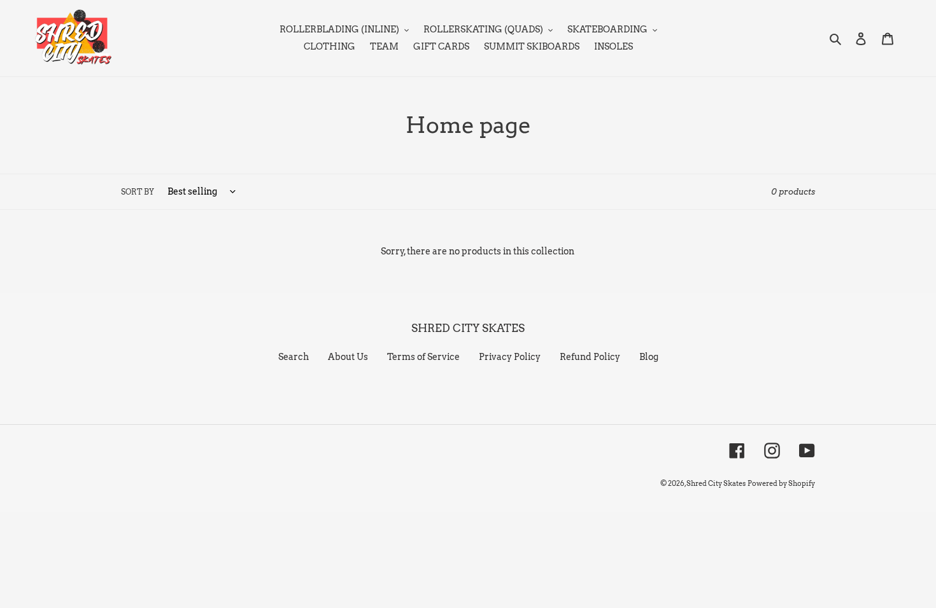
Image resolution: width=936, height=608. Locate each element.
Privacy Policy (510, 357)
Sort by (137, 192)
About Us (348, 357)
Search (293, 357)
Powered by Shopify (781, 483)
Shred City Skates (716, 483)
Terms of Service (423, 357)
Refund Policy (590, 357)
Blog (648, 357)
